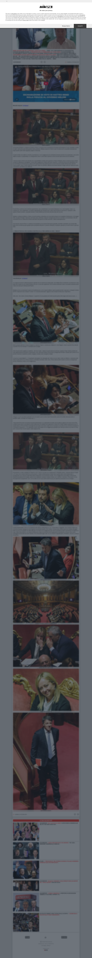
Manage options (66, 26)
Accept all (80, 26)
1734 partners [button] (14, 13)
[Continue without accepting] (7, 1)
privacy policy (26, 20)
